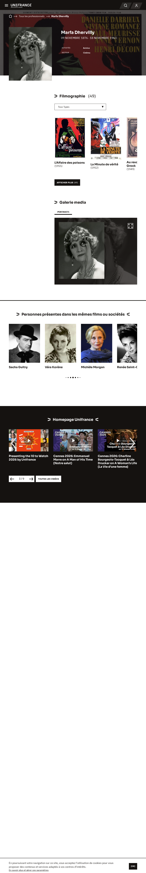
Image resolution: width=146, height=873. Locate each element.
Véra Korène (54, 367)
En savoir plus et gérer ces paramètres (29, 870)
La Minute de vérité (104, 164)
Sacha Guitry (18, 367)
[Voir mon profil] (136, 6)
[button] (130, 226)
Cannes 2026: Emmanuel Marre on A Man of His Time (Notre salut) (28, 459)
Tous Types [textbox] (63, 106)
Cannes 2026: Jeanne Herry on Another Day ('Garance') (113, 459)
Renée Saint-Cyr (129, 367)
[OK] (133, 866)
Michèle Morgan (93, 367)
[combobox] (80, 107)
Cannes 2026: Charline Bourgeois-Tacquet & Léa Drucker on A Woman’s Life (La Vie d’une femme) (72, 461)
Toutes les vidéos (48, 479)
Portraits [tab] (63, 211)
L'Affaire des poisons (69, 162)
